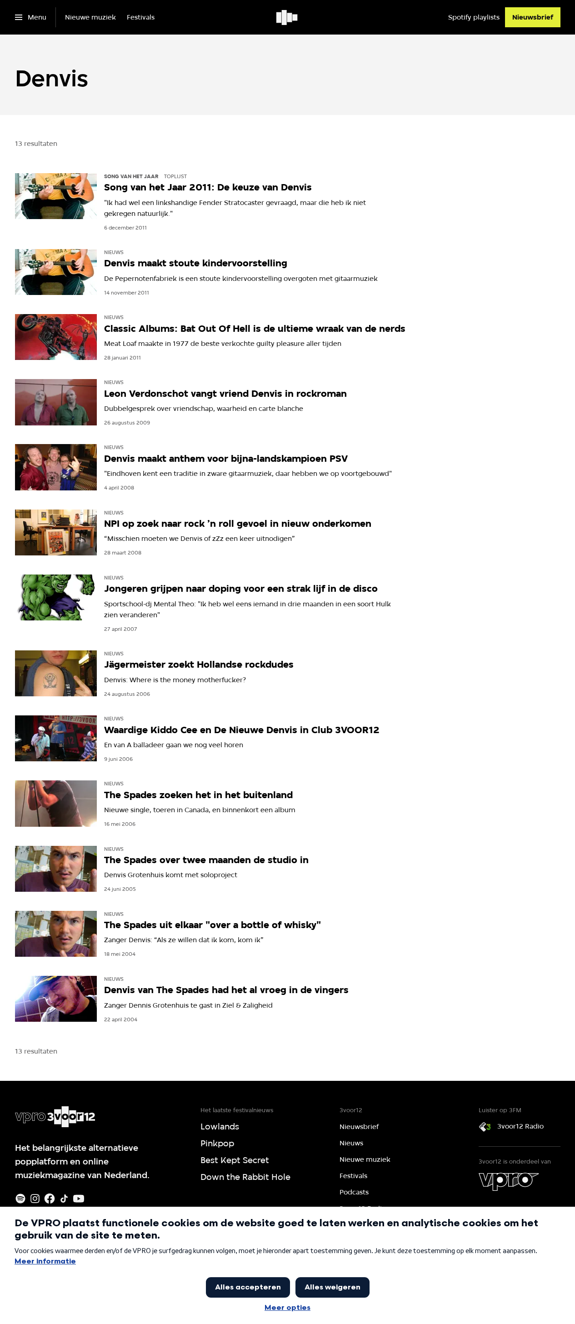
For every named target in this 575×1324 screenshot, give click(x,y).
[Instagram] (35, 1198)
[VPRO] (509, 1182)
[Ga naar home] (287, 17)
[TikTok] (64, 1198)
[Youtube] (78, 1198)
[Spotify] (20, 1198)
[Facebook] (49, 1198)
